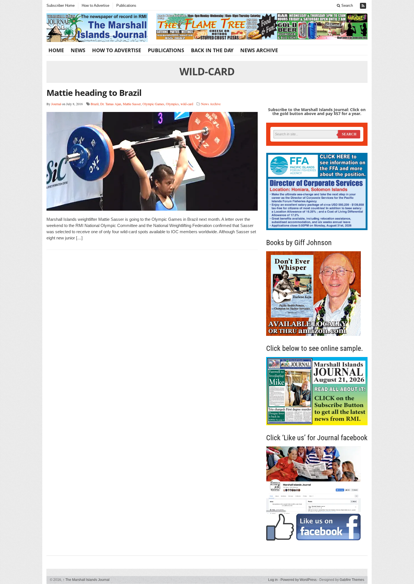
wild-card (187, 104)
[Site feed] (364, 6)
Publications (126, 5)
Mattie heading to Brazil (93, 92)
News (78, 50)
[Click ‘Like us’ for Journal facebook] (317, 493)
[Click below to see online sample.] (317, 391)
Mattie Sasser (132, 104)
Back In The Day (212, 50)
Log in (273, 580)
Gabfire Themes (352, 580)
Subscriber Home (60, 5)
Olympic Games (153, 104)
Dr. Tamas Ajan (110, 104)
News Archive (259, 50)
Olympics (172, 104)
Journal (56, 104)
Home (56, 50)
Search (346, 5)
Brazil (95, 104)
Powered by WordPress (299, 580)
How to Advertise (95, 5)
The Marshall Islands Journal (86, 580)
